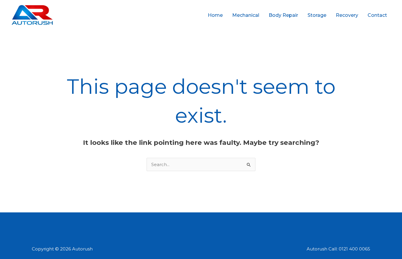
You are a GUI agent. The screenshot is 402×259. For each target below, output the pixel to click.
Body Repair (283, 15)
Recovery (347, 15)
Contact (377, 15)
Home (215, 15)
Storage (317, 15)
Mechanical (245, 15)
